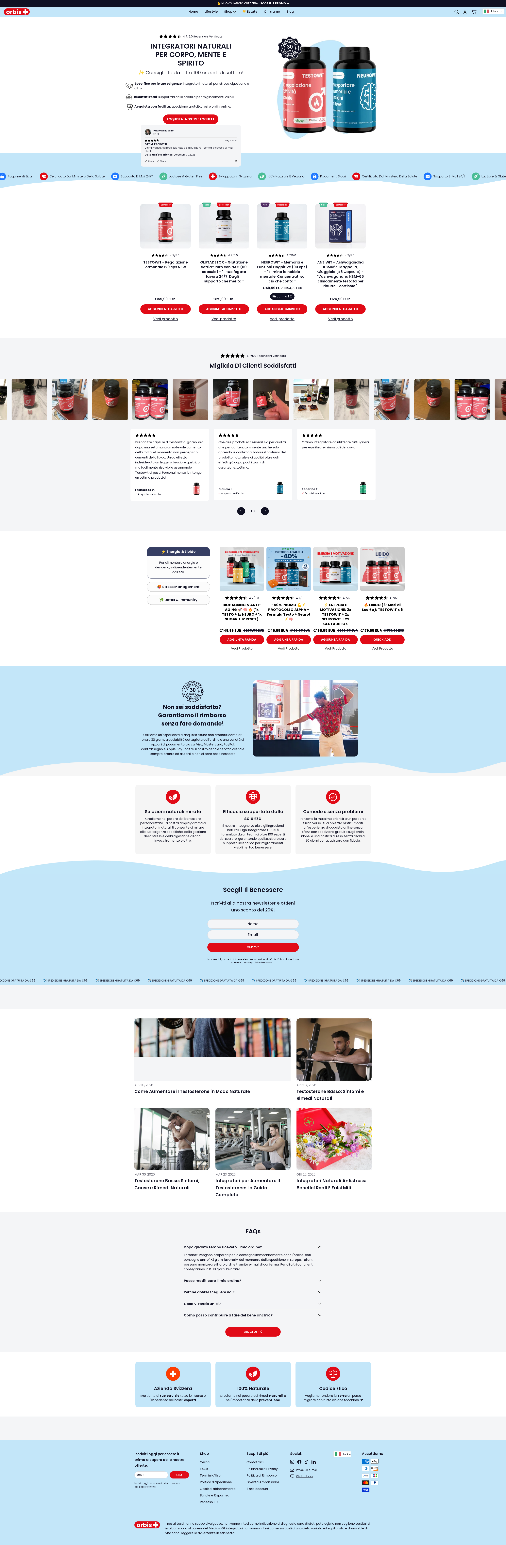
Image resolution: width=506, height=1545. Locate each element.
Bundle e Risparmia (214, 1495)
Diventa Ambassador (262, 1482)
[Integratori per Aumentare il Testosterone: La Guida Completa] (253, 1139)
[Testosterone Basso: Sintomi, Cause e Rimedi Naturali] (172, 1139)
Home (193, 11)
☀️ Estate (249, 11)
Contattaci (254, 1462)
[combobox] (493, 11)
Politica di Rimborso (261, 1475)
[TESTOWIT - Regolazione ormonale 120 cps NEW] (165, 226)
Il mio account (257, 1489)
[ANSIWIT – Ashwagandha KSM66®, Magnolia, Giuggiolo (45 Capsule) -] (340, 226)
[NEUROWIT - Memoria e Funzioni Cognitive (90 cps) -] (282, 226)
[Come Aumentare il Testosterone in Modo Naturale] (212, 1049)
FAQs (204, 1469)
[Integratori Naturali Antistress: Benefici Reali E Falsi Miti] (334, 1139)
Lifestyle (211, 11)
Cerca (205, 1462)
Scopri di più (257, 1453)
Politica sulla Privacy (262, 1469)
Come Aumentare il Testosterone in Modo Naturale (192, 1091)
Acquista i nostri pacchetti (190, 119)
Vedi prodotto (165, 318)
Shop (228, 11)
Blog (290, 11)
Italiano (494, 11)
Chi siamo (272, 11)
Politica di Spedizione (216, 1482)
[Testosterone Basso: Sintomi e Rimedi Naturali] (334, 1049)
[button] (241, 511)
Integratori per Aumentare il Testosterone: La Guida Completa (247, 1188)
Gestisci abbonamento (218, 1489)
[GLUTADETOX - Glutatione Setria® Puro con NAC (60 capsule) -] (224, 226)
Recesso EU (209, 1502)
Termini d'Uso (210, 1475)
